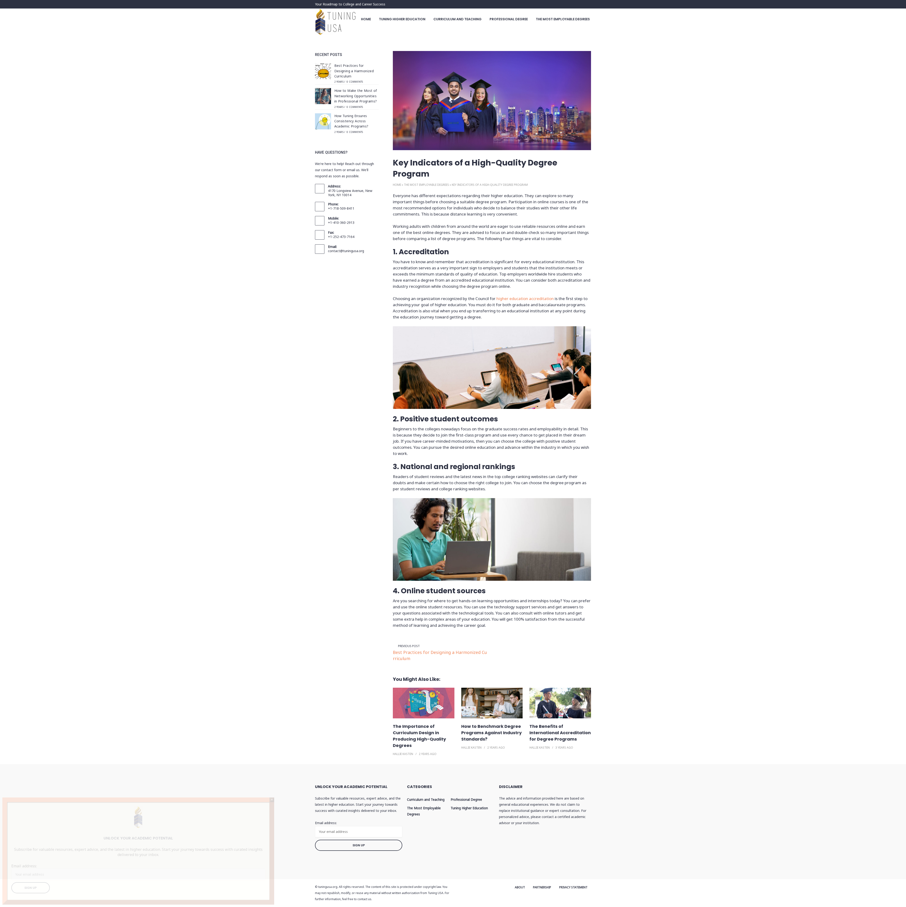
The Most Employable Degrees (563, 19)
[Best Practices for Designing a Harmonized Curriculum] (323, 72)
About (520, 887)
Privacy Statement (573, 887)
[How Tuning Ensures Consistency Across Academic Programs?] (323, 122)
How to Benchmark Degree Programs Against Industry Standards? (491, 732)
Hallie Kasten (403, 754)
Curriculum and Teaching (457, 19)
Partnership (542, 887)
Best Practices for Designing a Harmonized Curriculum (440, 655)
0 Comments (355, 81)
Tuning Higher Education (402, 19)
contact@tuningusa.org (346, 251)
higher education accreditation (525, 298)
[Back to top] (901, 902)
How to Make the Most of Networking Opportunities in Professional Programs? (355, 95)
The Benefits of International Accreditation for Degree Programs (560, 732)
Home (366, 19)
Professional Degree (509, 19)
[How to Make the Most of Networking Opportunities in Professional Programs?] (323, 97)
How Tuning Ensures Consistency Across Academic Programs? (351, 121)
